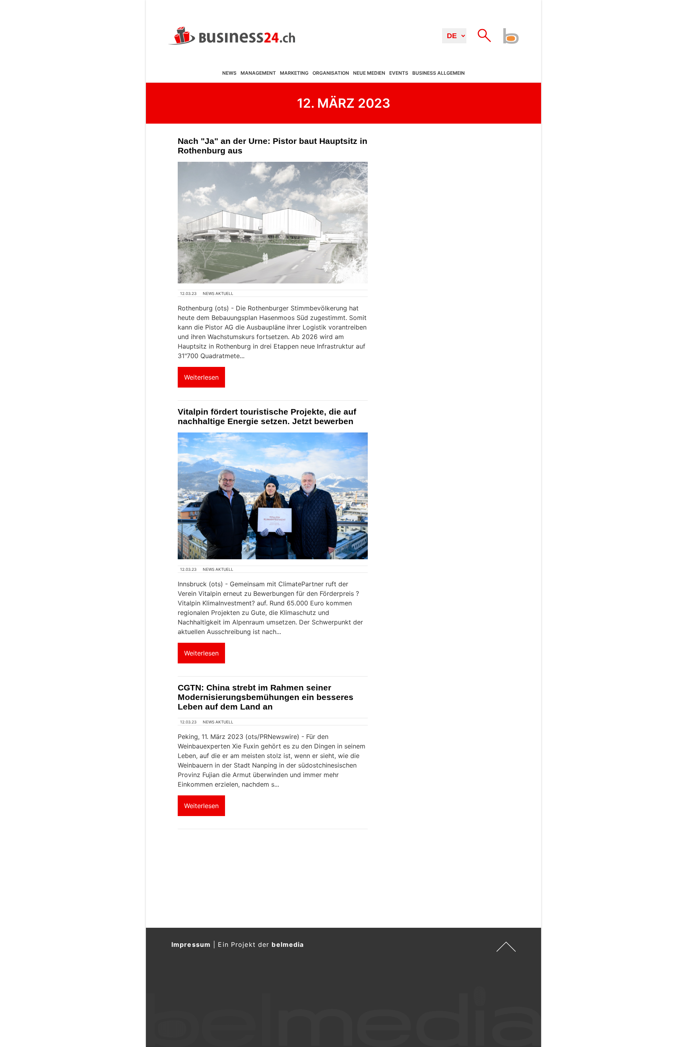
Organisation (330, 73)
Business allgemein (438, 73)
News (229, 73)
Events (398, 73)
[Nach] (273, 222)
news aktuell (218, 293)
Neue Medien (369, 73)
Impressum (191, 944)
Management (258, 73)
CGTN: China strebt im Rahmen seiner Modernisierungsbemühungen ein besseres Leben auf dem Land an (265, 697)
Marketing (294, 73)
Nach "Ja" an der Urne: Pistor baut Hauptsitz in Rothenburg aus (272, 145)
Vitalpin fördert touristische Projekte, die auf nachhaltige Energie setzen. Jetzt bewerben (267, 416)
